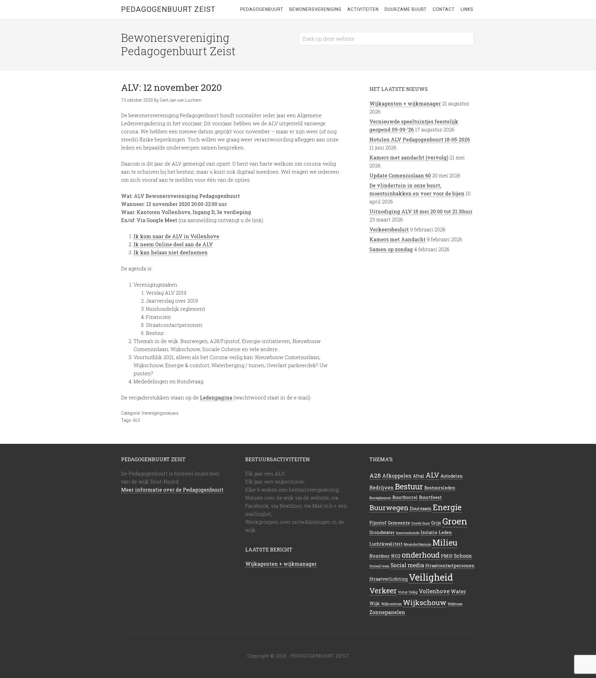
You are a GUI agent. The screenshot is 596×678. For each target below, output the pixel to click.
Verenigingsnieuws (160, 413)
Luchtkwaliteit (386, 544)
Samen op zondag (391, 249)
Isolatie (429, 532)
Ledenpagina (216, 397)
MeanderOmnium (417, 544)
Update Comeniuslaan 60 (400, 175)
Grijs (436, 523)
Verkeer (383, 590)
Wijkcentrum (391, 604)
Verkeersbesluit (389, 229)
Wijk (374, 603)
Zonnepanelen (387, 612)
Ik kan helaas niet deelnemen (170, 252)
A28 (375, 475)
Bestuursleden (439, 488)
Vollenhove (434, 591)
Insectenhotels (407, 533)
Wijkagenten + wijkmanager (405, 103)
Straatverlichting (388, 579)
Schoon (463, 555)
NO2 (395, 556)
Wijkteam (455, 604)
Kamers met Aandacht (397, 239)
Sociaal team (379, 566)
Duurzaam (420, 508)
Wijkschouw (424, 602)
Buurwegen (389, 507)
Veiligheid (431, 577)
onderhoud (421, 555)
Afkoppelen (397, 475)
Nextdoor (379, 556)
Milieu (444, 542)
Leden (445, 532)
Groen (454, 521)
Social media (407, 565)
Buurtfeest (430, 497)
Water (458, 591)
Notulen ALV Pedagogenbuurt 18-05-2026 (419, 139)
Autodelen (451, 476)
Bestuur (409, 486)
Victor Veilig (408, 592)
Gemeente (399, 523)
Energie (447, 507)
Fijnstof (377, 523)
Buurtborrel (405, 497)
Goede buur (420, 523)
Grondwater (382, 532)
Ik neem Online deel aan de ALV (173, 244)
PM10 (447, 556)
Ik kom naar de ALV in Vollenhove (176, 236)
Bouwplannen (380, 498)
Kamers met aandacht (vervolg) (408, 157)
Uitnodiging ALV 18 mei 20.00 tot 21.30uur (420, 211)
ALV (136, 420)
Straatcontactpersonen (450, 566)
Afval (418, 476)
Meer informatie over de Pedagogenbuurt (172, 489)
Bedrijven (381, 487)
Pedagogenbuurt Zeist (168, 9)
